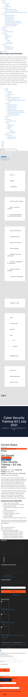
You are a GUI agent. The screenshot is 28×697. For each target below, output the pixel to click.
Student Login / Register (7, 155)
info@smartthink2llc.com (9, 577)
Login (6, 34)
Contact (4, 44)
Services (5, 14)
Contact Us (7, 46)
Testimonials (8, 6)
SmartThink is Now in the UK (7, 609)
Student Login (8, 36)
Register (7, 37)
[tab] (3, 460)
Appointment (3, 156)
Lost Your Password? (5, 675)
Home (4, 0)
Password (2, 661)
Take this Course (6, 458)
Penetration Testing (9, 18)
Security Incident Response (11, 24)
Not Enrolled (4, 447)
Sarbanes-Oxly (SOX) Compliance (13, 21)
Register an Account (5, 679)
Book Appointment (9, 47)
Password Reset (9, 43)
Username (2, 681)
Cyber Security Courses (10, 9)
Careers (7, 5)
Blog (4, 28)
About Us (7, 3)
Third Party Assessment (10, 25)
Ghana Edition (23, 644)
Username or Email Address (6, 656)
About (4, 2)
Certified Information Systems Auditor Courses (16, 12)
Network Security (9, 17)
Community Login (9, 31)
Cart (9, 40)
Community (5, 30)
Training (4, 27)
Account (4, 33)
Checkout (10, 42)
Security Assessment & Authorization (13, 22)
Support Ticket (8, 49)
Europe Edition (16, 644)
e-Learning (5, 8)
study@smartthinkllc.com (9, 151)
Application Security (9, 15)
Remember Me (4, 664)
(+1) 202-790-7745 (8, 152)
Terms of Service (8, 644)
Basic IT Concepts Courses (11, 11)
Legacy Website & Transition (7, 622)
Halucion (9, 647)
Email (1, 686)
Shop (6, 39)
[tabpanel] (14, 492)
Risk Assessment (9, 19)
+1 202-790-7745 (7, 575)
